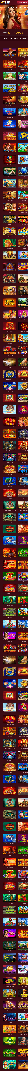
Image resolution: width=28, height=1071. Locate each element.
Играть (10, 55)
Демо (5, 48)
